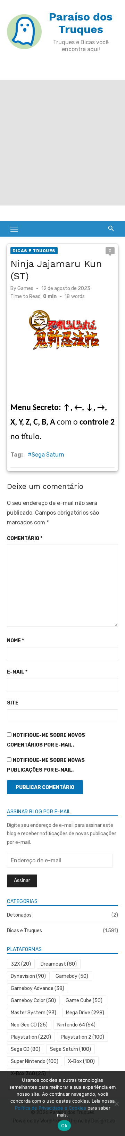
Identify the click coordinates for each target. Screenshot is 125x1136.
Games (25, 288)
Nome (15, 641)
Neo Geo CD (29, 1025)
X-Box (81, 1061)
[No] (116, 1103)
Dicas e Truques (34, 250)
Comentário (24, 538)
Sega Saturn (48, 454)
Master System (33, 1013)
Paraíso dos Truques (80, 23)
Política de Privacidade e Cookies (50, 1108)
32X (21, 964)
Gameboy (72, 976)
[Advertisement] (62, 143)
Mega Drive (85, 1013)
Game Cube (84, 1001)
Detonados (19, 915)
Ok (64, 1125)
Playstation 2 (82, 1037)
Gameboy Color (33, 1001)
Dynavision (28, 976)
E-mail (17, 672)
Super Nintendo (34, 1061)
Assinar (22, 881)
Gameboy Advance (37, 988)
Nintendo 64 (76, 1025)
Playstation (31, 1037)
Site (12, 703)
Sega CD (25, 1049)
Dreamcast (59, 964)
